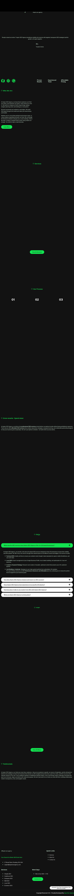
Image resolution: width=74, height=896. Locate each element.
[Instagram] (8, 81)
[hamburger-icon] (72, 19)
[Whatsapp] (13, 81)
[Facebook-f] (3, 81)
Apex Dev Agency (69, 893)
